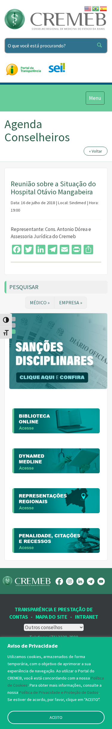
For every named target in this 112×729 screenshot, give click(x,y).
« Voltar (95, 151)
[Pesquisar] (101, 45)
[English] (88, 8)
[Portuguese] (96, 8)
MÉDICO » (40, 302)
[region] (56, 683)
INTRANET (86, 616)
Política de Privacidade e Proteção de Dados (59, 692)
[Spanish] (104, 8)
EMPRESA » (70, 302)
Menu (95, 97)
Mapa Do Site (51, 616)
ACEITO (56, 717)
